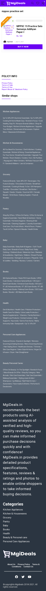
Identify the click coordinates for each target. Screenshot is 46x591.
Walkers (27, 255)
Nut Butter (32, 189)
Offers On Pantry (22, 215)
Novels (11, 292)
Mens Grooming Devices (34, 344)
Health (6, 533)
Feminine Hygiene (18, 221)
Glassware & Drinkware (16, 132)
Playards (35, 258)
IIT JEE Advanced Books (12, 286)
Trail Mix (6, 189)
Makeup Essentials (10, 378)
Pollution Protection (33, 310)
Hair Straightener (22, 352)
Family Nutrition (34, 315)
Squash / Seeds (9, 192)
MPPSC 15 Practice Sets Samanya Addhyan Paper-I (29, 29)
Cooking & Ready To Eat (20, 186)
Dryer (12, 352)
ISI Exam (38, 284)
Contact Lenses (26, 318)
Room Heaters (15, 158)
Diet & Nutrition (8, 310)
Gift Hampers (36, 186)
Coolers (25, 158)
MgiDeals (10, 42)
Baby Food (29, 249)
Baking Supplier (25, 195)
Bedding (15, 261)
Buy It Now (23, 47)
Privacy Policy (7, 83)
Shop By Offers (8, 215)
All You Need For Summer (12, 149)
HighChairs (19, 255)
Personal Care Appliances (16, 541)
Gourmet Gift (28, 192)
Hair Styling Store (10, 347)
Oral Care (6, 226)
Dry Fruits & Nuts (17, 226)
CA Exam (36, 281)
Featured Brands (9, 181)
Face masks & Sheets (21, 384)
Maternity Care (28, 252)
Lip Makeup (17, 381)
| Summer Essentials (21, 118)
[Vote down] (8, 20)
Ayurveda (14, 321)
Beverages (32, 181)
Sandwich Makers (12, 163)
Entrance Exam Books (26, 284)
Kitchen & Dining (18, 152)
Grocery (7, 517)
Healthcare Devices (25, 347)
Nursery (22, 261)
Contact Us (28, 567)
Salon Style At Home (25, 349)
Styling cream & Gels (26, 378)
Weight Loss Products (11, 318)
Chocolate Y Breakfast (18, 189)
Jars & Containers (26, 163)
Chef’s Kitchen (28, 149)
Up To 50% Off (8, 118)
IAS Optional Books (10, 278)
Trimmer (37, 347)
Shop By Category (28, 372)
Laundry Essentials (34, 224)
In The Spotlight (23, 370)
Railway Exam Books (26, 289)
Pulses (38, 226)
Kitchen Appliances (13, 509)
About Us (11, 564)
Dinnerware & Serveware (23, 129)
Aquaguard (8, 161)
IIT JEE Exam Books (29, 286)
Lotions (29, 261)
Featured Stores (9, 341)
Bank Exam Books (9, 284)
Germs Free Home (26, 321)
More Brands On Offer (12, 372)
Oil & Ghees (14, 195)
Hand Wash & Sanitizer (26, 218)
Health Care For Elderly (11, 312)
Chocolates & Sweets (23, 184)
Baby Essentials (9, 247)
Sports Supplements (10, 315)
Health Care (19, 310)
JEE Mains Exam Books (24, 292)
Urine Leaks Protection (29, 312)
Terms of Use (7, 87)
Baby (5, 525)
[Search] (32, 3)
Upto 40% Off (22, 181)
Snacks (19, 192)
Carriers (37, 261)
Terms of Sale (7, 85)
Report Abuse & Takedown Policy (14, 89)
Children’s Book (16, 252)
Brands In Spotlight (23, 341)
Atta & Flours (29, 226)
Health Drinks (33, 229)
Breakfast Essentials (23, 155)
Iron (30, 158)
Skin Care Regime (9, 349)
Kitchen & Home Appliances (24, 126)
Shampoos (7, 381)
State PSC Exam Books (27, 278)
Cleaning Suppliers (19, 224)
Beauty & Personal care (15, 537)
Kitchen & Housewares (15, 513)
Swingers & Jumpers (22, 258)
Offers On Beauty (9, 370)
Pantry (6, 521)
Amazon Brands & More (25, 124)
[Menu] (3, 3)
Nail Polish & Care (28, 381)
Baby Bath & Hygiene (23, 247)
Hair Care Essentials (33, 375)
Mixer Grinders (19, 161)
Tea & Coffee (8, 229)
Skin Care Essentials (17, 375)
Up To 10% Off (30, 324)
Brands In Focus (32, 121)
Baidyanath (19, 324)
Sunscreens (7, 384)
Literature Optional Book (23, 281)
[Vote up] (12, 20)
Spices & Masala (20, 229)
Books (6, 529)
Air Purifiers (37, 158)
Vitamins (23, 315)
